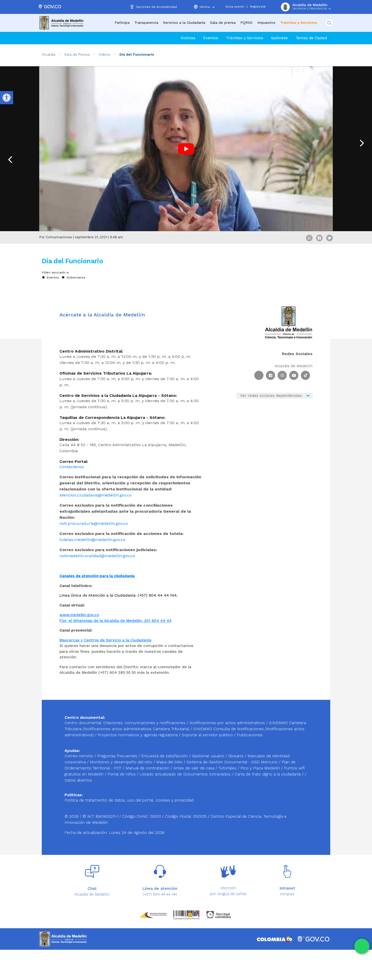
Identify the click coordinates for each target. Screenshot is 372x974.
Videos (104, 54)
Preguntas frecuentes (117, 755)
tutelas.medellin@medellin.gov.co (92, 539)
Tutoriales (228, 768)
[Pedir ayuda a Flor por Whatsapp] (361, 946)
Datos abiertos (78, 780)
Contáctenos (71, 466)
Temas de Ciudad (311, 38)
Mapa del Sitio (170, 762)
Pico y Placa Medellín (260, 768)
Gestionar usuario (208, 755)
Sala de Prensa (77, 54)
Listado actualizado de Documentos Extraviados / (187, 774)
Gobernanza (76, 277)
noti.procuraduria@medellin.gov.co (93, 523)
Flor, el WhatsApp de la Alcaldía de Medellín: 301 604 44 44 (115, 620)
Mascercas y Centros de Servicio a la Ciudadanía (105, 640)
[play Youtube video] (186, 148)
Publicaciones (249, 734)
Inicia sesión (234, 6)
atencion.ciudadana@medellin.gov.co (95, 495)
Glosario (236, 755)
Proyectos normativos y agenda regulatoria (138, 734)
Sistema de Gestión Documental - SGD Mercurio (233, 762)
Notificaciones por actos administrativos (227, 722)
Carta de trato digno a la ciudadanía (268, 774)
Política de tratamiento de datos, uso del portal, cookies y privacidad (129, 800)
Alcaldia (48, 54)
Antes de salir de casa (194, 768)
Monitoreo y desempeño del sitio (121, 762)
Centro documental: (83, 722)
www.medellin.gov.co (79, 615)
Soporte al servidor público (207, 734)
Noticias (188, 38)
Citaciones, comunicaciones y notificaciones (144, 722)
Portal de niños (122, 774)
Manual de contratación (148, 768)
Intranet (287, 894)
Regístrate (258, 6)
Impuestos (266, 22)
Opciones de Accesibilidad (156, 7)
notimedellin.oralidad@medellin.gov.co (97, 555)
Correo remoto (79, 755)
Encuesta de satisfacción (165, 755)
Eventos (210, 38)
